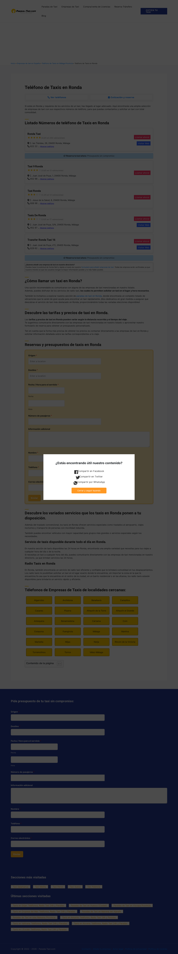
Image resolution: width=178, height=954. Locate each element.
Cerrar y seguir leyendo (89, 490)
